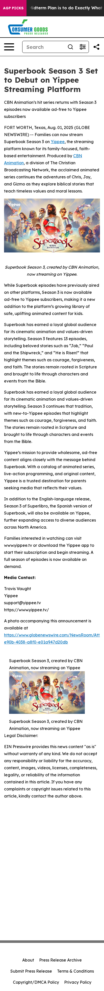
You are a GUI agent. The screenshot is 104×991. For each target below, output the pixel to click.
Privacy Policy (77, 982)
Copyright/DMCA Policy (36, 982)
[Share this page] (96, 47)
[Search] (70, 47)
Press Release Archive (60, 960)
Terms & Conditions (75, 971)
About (28, 960)
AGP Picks (13, 8)
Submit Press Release (31, 971)
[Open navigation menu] (9, 47)
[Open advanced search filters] (82, 47)
